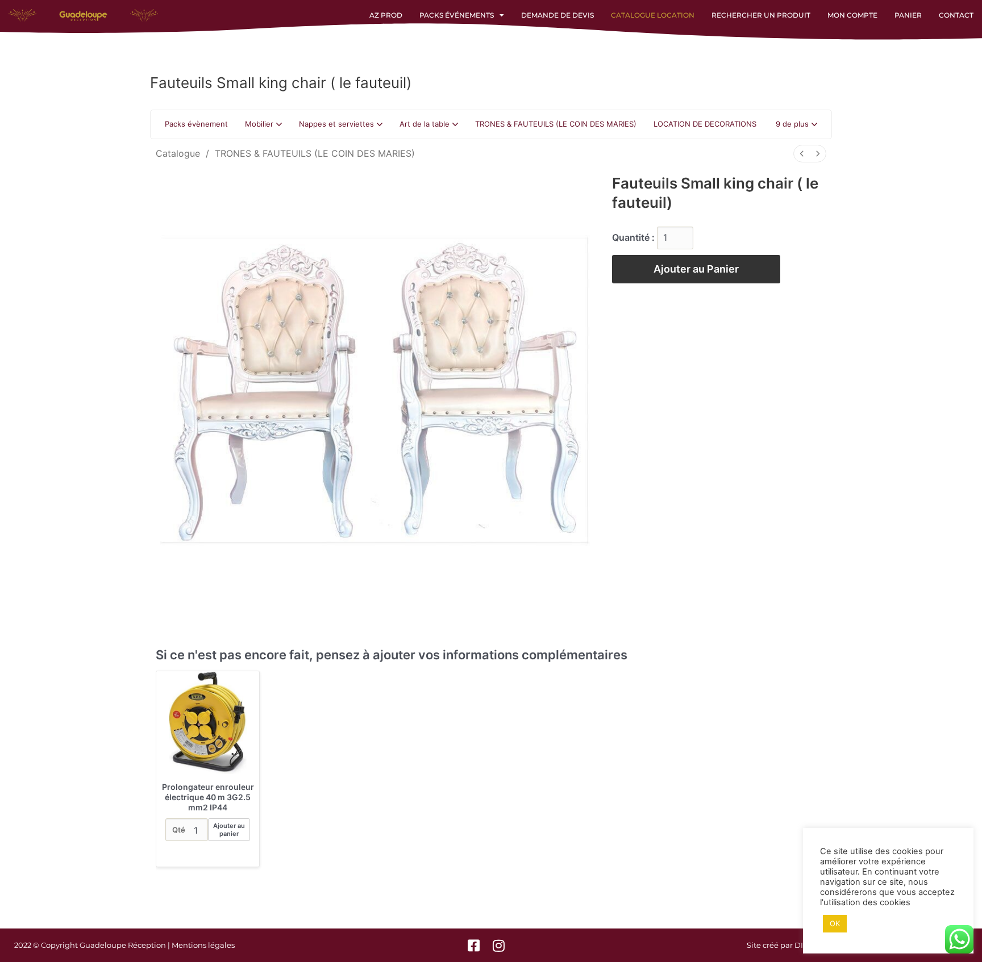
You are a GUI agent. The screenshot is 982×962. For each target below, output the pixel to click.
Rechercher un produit (760, 15)
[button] (796, 124)
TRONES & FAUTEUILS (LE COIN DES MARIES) (315, 153)
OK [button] (835, 923)
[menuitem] (802, 153)
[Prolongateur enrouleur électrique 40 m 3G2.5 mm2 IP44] (207, 722)
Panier (908, 15)
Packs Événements (456, 15)
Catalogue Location (652, 15)
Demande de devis (557, 15)
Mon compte (852, 15)
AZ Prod (385, 15)
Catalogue (178, 153)
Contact (956, 15)
